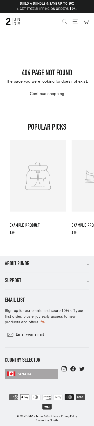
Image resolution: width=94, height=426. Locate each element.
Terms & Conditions (47, 416)
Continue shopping (47, 93)
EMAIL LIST (15, 300)
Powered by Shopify (47, 420)
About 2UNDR (17, 264)
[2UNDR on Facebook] (73, 369)
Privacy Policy (69, 416)
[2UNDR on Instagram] (64, 369)
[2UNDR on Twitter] (82, 369)
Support (13, 281)
